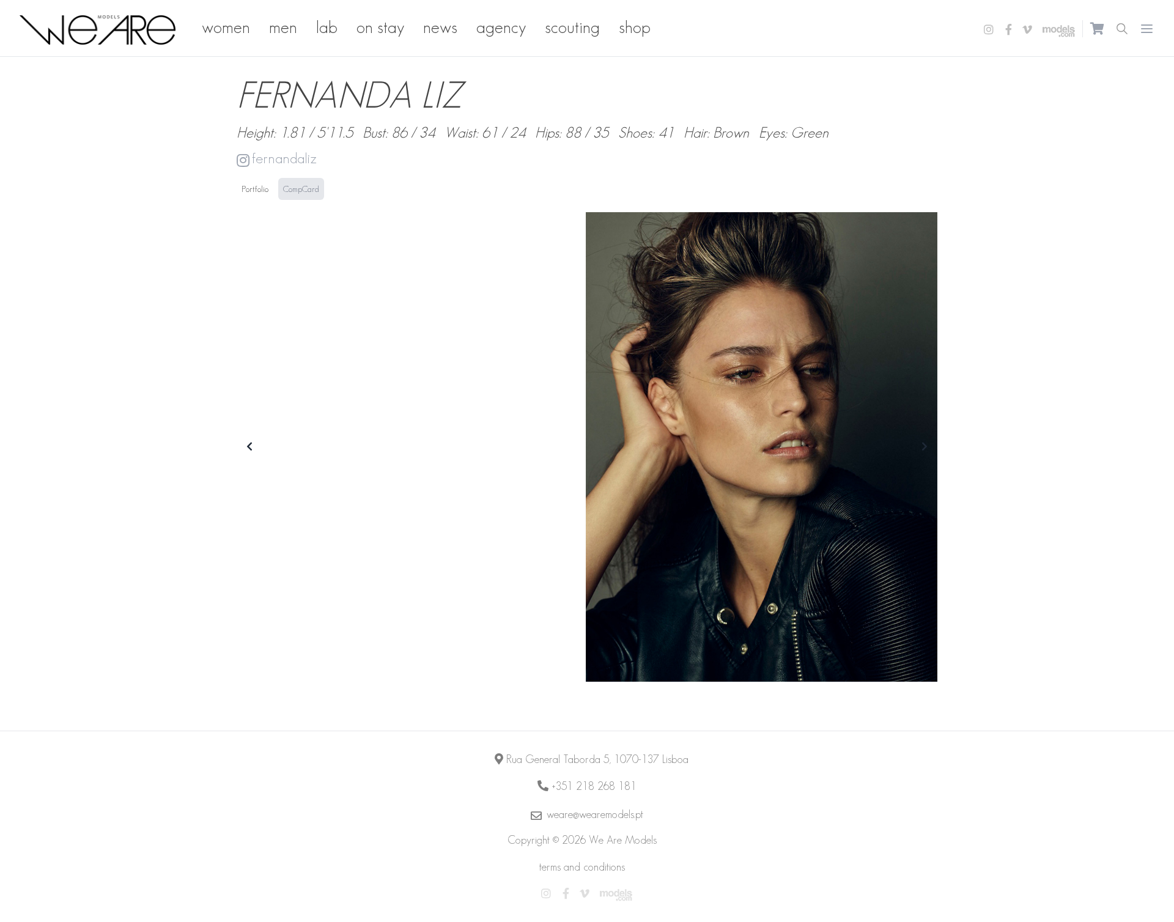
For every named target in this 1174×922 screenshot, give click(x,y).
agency (501, 27)
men (283, 27)
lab (327, 27)
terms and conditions (582, 867)
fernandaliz (284, 158)
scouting (572, 27)
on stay (380, 27)
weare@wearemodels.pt (595, 814)
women (226, 27)
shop (635, 27)
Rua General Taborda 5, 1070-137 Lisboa (597, 759)
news (440, 27)
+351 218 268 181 (594, 786)
